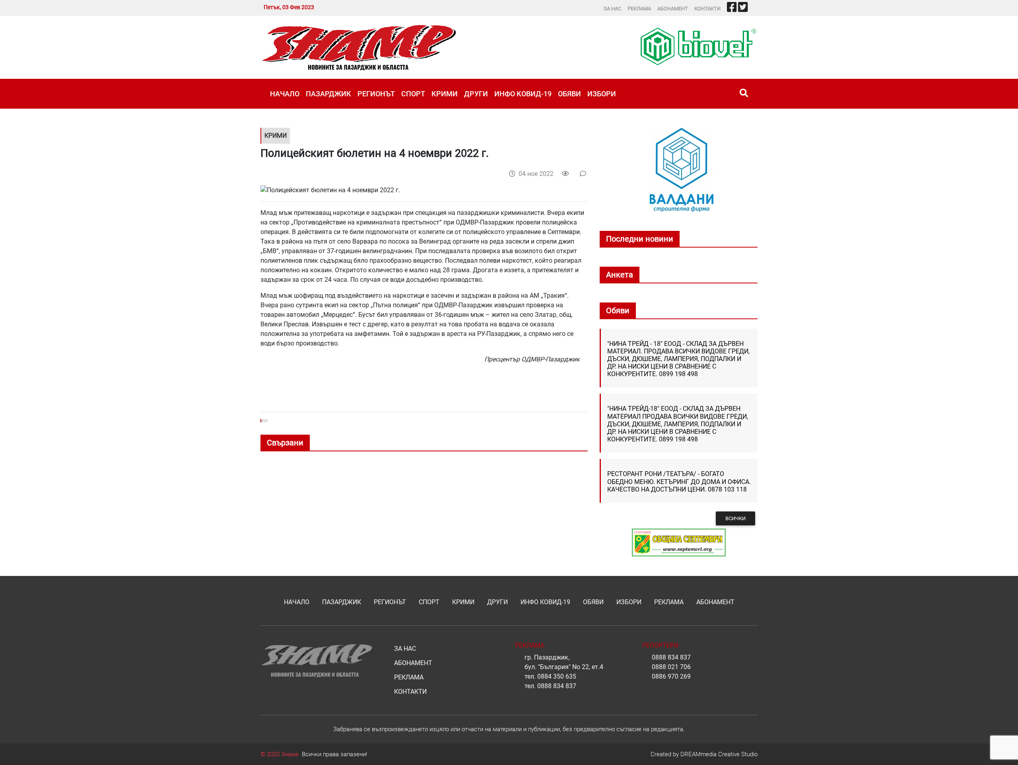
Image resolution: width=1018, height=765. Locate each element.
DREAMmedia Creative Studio (719, 754)
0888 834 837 (556, 686)
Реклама (639, 9)
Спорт (413, 94)
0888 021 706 (671, 667)
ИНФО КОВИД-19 (523, 94)
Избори (601, 94)
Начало (284, 94)
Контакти (707, 9)
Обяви (569, 94)
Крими (444, 94)
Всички (735, 518)
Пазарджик (328, 94)
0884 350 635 (556, 676)
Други (476, 94)
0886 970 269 (671, 676)
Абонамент (672, 9)
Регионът (376, 94)
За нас (612, 9)
